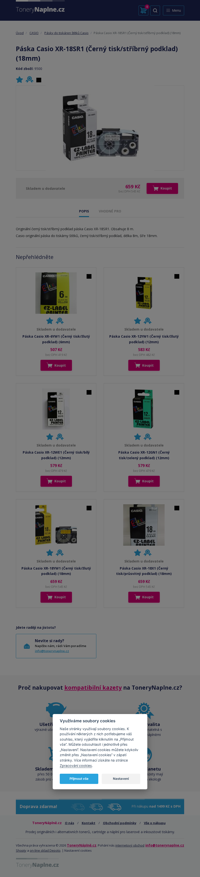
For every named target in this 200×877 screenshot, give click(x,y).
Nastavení (121, 779)
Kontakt (88, 823)
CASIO (34, 33)
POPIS (84, 211)
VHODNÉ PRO (110, 211)
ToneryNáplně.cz (81, 845)
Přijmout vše (79, 779)
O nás (69, 823)
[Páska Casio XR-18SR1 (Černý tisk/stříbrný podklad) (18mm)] (100, 128)
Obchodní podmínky (119, 823)
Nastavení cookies (78, 850)
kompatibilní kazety (93, 687)
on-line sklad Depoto (45, 850)
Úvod (20, 33)
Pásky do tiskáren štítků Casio (66, 33)
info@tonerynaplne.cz (52, 651)
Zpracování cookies (76, 765)
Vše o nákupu (155, 823)
